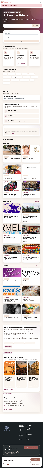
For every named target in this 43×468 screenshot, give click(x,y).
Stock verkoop (26, 77)
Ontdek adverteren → (8, 409)
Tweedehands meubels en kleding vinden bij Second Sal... (11, 300)
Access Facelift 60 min (28, 158)
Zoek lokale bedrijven (29, 343)
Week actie (24, 74)
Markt (20, 428)
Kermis (32, 80)
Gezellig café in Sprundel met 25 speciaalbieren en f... (30, 318)
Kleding (20, 431)
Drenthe (27, 427)
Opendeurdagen (15, 80)
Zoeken (36, 25)
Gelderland (28, 430)
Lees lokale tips (8, 346)
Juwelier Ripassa (26, 280)
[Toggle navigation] (40, 2)
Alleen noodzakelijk (35, 462)
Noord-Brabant (29, 434)
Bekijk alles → (37, 143)
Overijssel (28, 437)
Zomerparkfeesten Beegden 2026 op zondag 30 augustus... (31, 258)
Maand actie (31, 74)
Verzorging (21, 435)
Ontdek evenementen (18, 343)
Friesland (28, 429)
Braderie (20, 429)
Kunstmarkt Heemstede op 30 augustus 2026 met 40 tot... (29, 238)
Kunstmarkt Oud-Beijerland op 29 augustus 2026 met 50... (10, 258)
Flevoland (28, 428)
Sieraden (20, 433)
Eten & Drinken (11, 74)
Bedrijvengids (29, 425)
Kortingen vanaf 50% (17, 77)
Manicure (20, 439)
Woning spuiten (26, 177)
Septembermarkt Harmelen (9, 237)
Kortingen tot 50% (7, 77)
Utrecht (27, 438)
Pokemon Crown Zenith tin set (10, 194)
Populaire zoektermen (21, 426)
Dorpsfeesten (6, 82)
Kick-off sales (34, 77)
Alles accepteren (35, 459)
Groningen (28, 432)
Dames (20, 438)
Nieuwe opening (6, 80)
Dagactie (18, 74)
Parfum (20, 436)
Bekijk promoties (8, 343)
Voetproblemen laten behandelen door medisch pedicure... (12, 281)
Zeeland (27, 439)
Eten (20, 434)
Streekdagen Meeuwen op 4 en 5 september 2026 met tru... (30, 217)
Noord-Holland (29, 435)
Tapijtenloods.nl (26, 299)
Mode (20, 430)
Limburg (27, 433)
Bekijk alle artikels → (8, 389)
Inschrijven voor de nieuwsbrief (31, 447)
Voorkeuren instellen (35, 464)
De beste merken (7, 177)
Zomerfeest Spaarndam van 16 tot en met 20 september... (11, 217)
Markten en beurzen (25, 80)
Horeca (4, 74)
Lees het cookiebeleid (6, 464)
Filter (21, 41)
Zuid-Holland (28, 440)
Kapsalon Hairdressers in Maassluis (11, 317)
